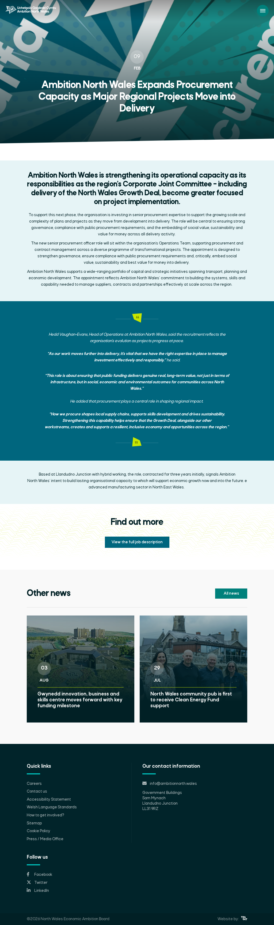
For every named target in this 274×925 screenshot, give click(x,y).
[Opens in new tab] (244, 919)
